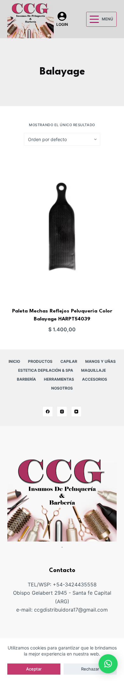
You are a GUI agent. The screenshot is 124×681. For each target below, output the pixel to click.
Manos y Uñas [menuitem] (100, 361)
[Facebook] (47, 411)
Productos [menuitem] (40, 361)
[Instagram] (62, 411)
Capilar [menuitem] (68, 361)
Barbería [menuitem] (26, 379)
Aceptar (34, 668)
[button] (108, 663)
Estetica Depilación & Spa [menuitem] (45, 370)
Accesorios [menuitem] (94, 379)
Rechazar (90, 668)
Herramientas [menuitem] (59, 379)
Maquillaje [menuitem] (93, 370)
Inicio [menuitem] (14, 361)
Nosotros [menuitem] (62, 388)
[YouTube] (76, 411)
